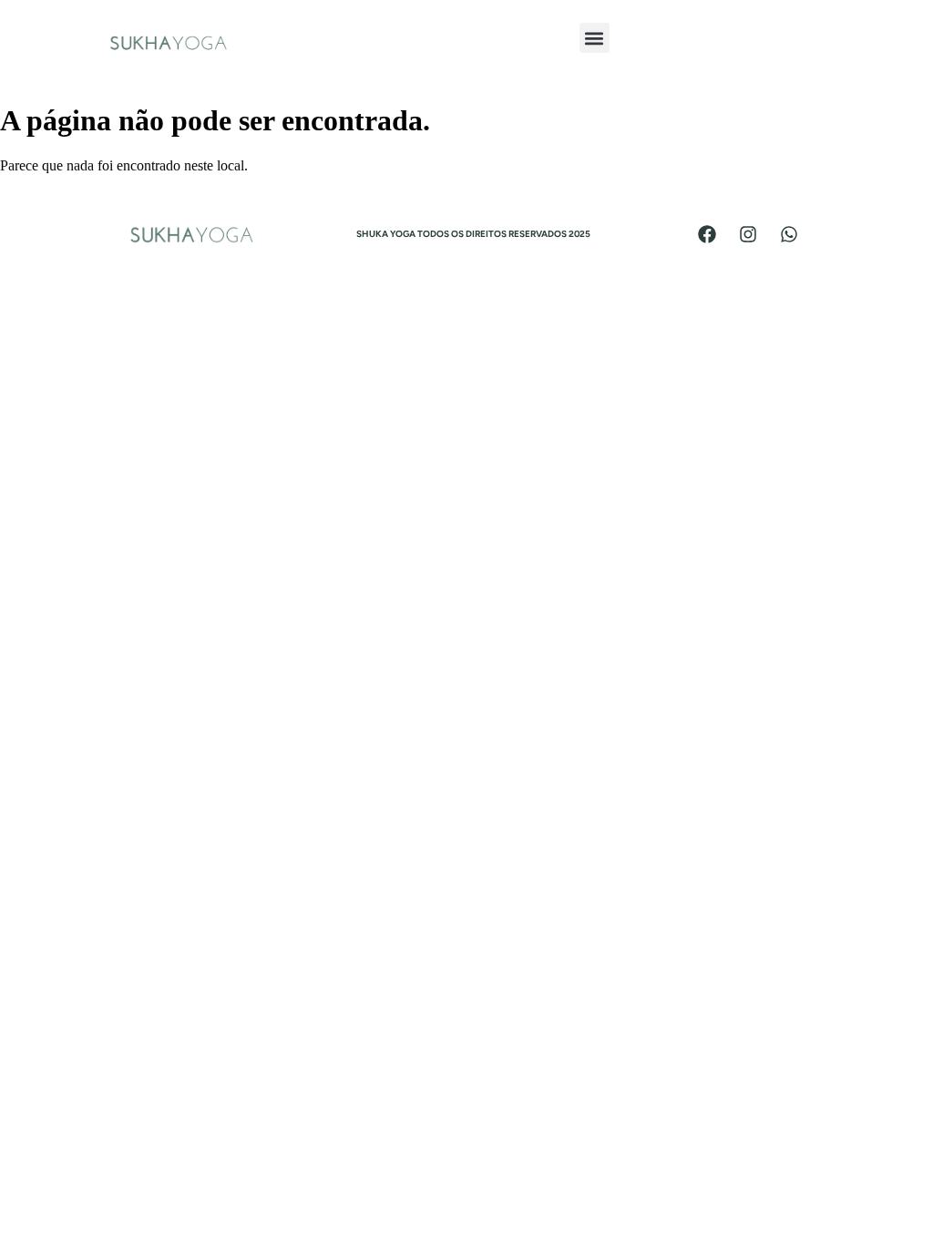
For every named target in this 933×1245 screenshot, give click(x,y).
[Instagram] (748, 234)
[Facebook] (707, 234)
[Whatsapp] (789, 234)
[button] (594, 38)
